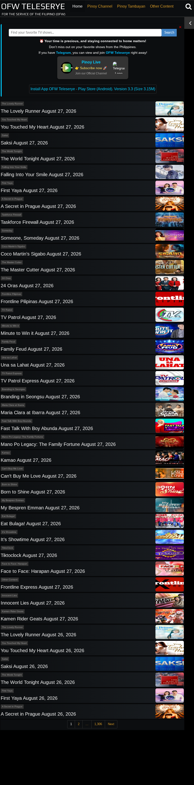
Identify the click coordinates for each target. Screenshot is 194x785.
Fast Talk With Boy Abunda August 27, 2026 (47, 428)
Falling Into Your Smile (14, 167)
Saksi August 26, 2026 (24, 666)
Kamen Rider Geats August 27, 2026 (39, 618)
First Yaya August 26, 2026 (29, 698)
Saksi (5, 135)
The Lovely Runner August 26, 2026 (38, 634)
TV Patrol (7, 310)
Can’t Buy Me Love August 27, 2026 (38, 476)
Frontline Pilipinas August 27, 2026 (37, 301)
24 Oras (6, 278)
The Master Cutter (12, 262)
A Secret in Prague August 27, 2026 (38, 206)
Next (111, 724)
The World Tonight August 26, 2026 (38, 682)
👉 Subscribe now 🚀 (91, 68)
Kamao (6, 452)
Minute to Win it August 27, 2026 (35, 333)
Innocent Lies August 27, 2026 (33, 603)
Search (169, 32)
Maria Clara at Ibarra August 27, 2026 (40, 412)
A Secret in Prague (12, 198)
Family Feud (8, 341)
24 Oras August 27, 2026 (27, 285)
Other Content (161, 6)
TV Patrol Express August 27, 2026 (38, 380)
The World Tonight (12, 151)
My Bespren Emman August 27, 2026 (40, 507)
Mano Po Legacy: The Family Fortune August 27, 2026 (58, 444)
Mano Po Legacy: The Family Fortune (22, 436)
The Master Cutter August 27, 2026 (38, 269)
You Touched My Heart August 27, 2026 (42, 127)
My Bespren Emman (13, 500)
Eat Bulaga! (8, 516)
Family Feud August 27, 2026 (31, 349)
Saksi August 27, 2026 (24, 142)
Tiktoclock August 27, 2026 (29, 555)
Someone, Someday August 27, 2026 (40, 238)
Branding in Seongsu (13, 389)
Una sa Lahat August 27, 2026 (33, 365)
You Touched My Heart (14, 119)
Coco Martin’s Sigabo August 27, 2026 (41, 253)
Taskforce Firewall (11, 214)
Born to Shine (9, 484)
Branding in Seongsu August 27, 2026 (40, 396)
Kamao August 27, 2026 (26, 460)
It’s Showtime (9, 532)
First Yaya (7, 183)
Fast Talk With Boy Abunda (16, 421)
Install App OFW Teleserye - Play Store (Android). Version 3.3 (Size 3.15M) (93, 89)
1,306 (98, 724)
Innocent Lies (9, 595)
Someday (7, 230)
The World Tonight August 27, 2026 (38, 158)
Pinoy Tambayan (131, 6)
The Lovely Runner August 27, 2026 (38, 111)
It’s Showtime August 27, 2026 (33, 539)
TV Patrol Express (12, 373)
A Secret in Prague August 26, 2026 (38, 714)
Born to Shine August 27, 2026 (33, 491)
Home (77, 6)
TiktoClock (7, 548)
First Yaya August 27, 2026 (29, 190)
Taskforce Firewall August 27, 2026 (37, 222)
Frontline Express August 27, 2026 (37, 587)
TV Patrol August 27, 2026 (28, 317)
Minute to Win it (10, 325)
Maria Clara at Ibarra (13, 405)
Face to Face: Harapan (14, 563)
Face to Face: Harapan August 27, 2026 (43, 571)
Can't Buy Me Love (12, 468)
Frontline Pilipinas (11, 294)
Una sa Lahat (9, 357)
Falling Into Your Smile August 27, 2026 (42, 174)
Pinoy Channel (99, 6)
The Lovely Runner (12, 103)
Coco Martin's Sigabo (13, 246)
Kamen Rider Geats (12, 611)
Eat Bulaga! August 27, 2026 (31, 523)
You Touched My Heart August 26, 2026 (42, 650)
